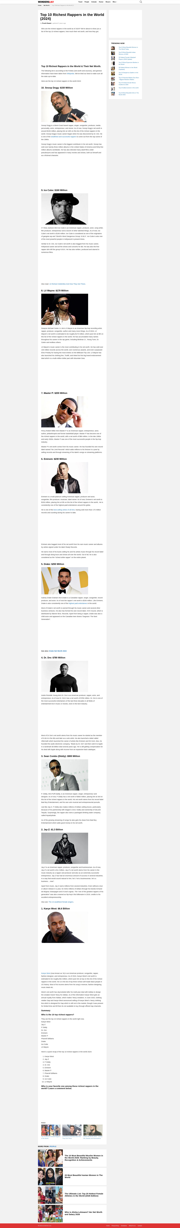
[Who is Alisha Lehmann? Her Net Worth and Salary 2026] (50, 1213)
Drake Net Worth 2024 (58, 651)
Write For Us (132, 1225)
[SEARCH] (141, 2)
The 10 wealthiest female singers (61, 902)
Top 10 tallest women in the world (128, 87)
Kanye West (45, 973)
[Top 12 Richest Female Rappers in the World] (50, 1130)
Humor (101, 2)
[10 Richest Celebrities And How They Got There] (72, 1130)
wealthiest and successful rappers (63, 137)
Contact (140, 1225)
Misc (114, 2)
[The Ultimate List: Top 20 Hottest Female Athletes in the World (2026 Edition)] (50, 1195)
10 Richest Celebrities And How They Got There (67, 284)
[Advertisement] (72, 48)
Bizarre (108, 2)
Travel (80, 2)
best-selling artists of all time (64, 510)
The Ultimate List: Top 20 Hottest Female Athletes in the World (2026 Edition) (84, 1195)
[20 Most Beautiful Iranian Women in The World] (50, 1176)
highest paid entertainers (78, 603)
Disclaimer (124, 1225)
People (87, 2)
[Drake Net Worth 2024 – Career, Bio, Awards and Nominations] (93, 1130)
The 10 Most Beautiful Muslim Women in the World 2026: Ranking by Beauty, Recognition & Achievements (84, 1158)
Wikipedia (70, 74)
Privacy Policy (115, 1225)
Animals (94, 2)
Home (108, 1225)
